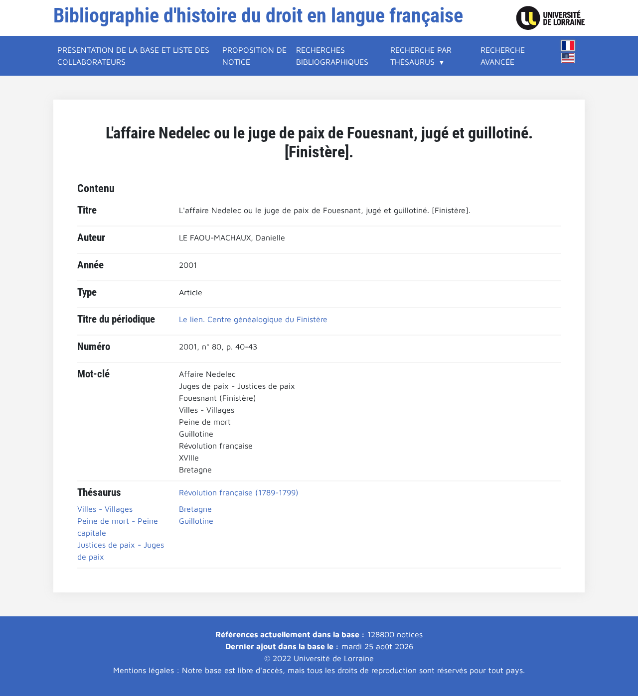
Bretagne (195, 508)
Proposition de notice (254, 55)
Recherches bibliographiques (332, 55)
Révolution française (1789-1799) (239, 492)
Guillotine (196, 520)
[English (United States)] (568, 58)
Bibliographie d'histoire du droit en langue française (258, 15)
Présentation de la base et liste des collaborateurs (133, 55)
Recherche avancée (502, 55)
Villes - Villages (105, 508)
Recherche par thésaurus (421, 55)
